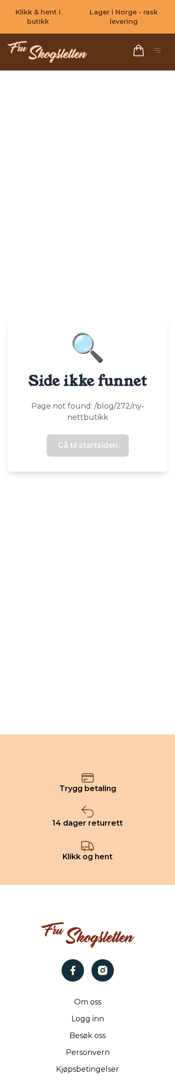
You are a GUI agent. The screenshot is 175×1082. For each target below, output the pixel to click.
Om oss (87, 1001)
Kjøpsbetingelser (87, 1069)
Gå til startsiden (88, 445)
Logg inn (87, 1018)
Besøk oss (87, 1035)
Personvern (88, 1052)
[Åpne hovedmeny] (159, 52)
